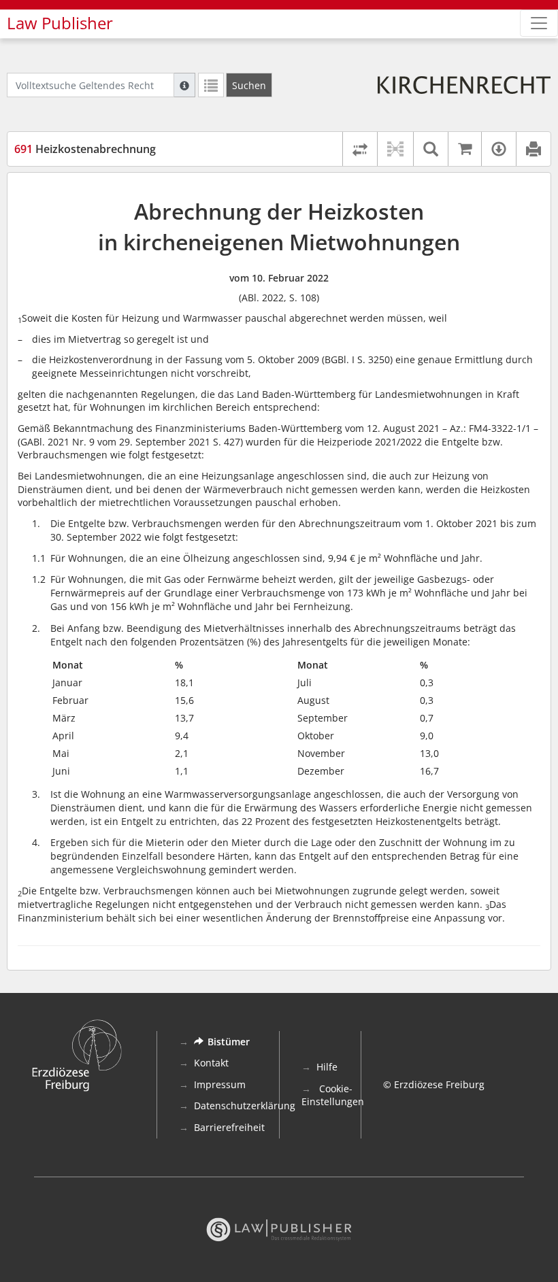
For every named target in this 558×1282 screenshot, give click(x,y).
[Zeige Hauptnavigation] (539, 23)
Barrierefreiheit (229, 1127)
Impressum (220, 1084)
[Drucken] (533, 149)
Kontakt (211, 1062)
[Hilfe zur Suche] (184, 85)
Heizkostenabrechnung (85, 148)
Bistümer (229, 1041)
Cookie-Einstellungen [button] (332, 1095)
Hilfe (327, 1066)
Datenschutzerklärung (244, 1105)
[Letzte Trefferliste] (211, 85)
